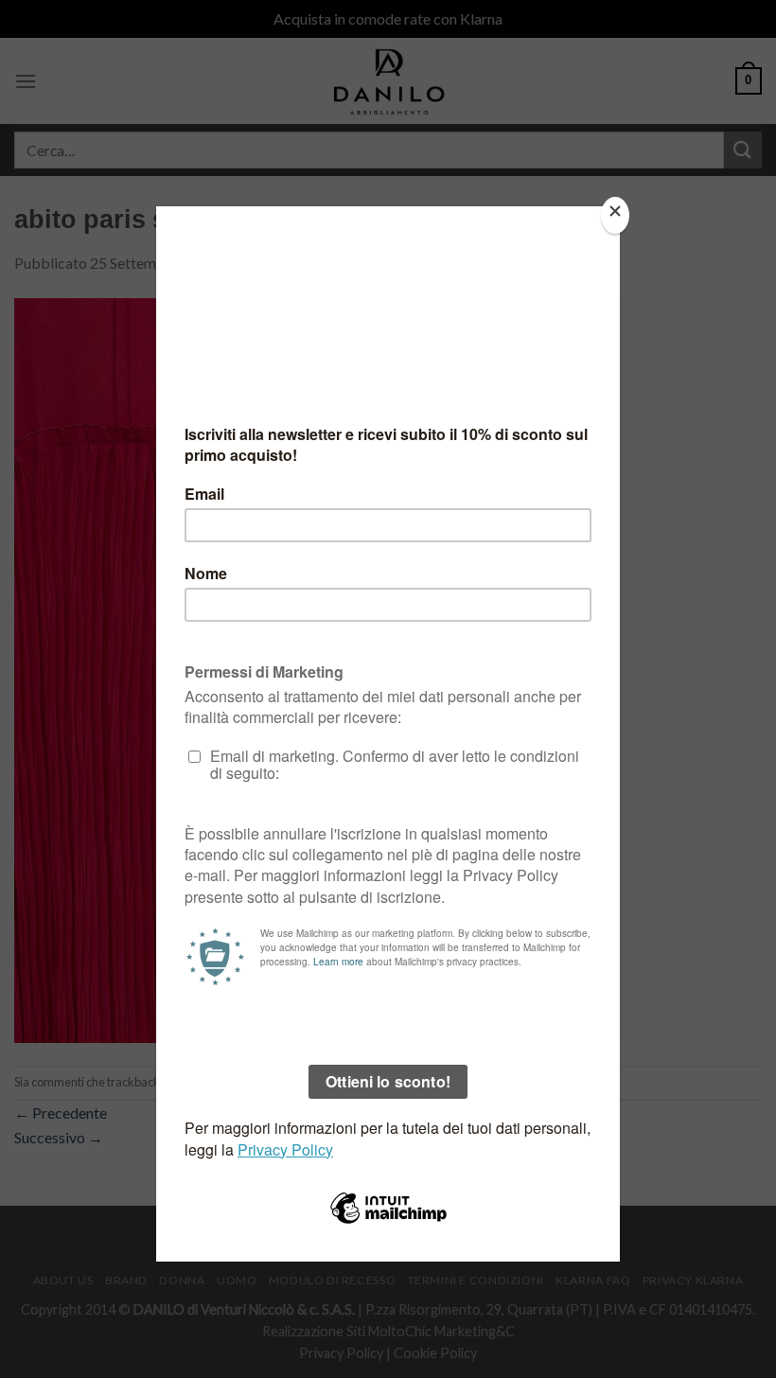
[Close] (615, 215)
